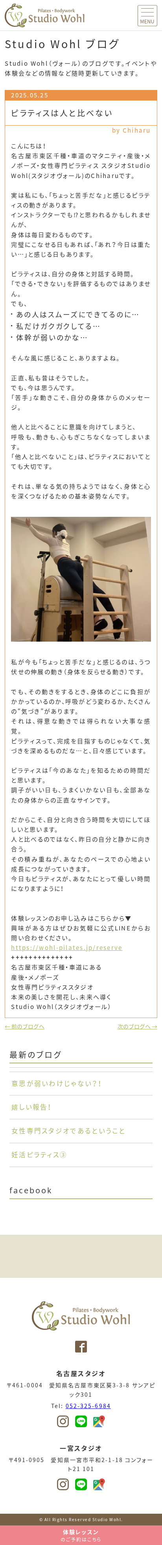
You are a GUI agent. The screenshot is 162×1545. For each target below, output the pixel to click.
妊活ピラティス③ (39, 1154)
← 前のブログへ (24, 1026)
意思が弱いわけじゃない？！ (56, 1083)
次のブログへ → (137, 1026)
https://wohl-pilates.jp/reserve (66, 947)
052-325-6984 (88, 1406)
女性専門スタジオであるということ (68, 1130)
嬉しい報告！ (31, 1107)
